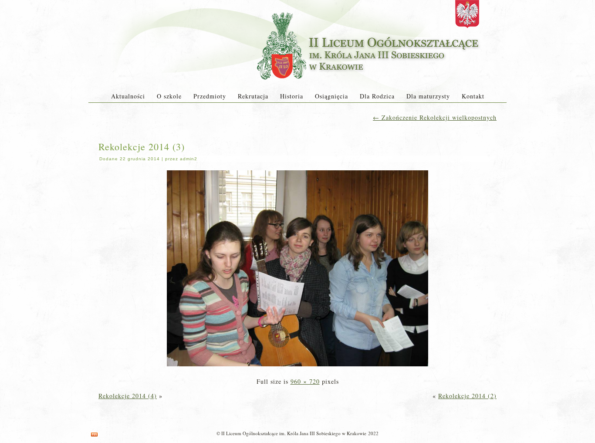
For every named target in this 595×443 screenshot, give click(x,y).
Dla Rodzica (377, 96)
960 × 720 (305, 381)
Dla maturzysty (428, 96)
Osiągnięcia (331, 96)
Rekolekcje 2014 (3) (141, 146)
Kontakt (473, 96)
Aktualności (128, 96)
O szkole (169, 96)
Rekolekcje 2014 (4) (127, 396)
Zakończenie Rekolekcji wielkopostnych (435, 117)
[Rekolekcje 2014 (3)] (297, 367)
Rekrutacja (253, 96)
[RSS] (94, 434)
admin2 (188, 158)
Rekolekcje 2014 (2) (467, 396)
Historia (291, 96)
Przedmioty (209, 96)
